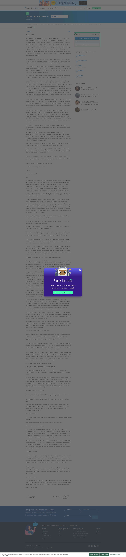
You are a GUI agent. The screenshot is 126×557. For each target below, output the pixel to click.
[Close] (123, 554)
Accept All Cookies (94, 554)
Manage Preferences (115, 554)
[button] (80, 270)
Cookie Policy (5, 555)
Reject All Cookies (104, 554)
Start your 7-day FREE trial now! (63, 292)
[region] (63, 554)
